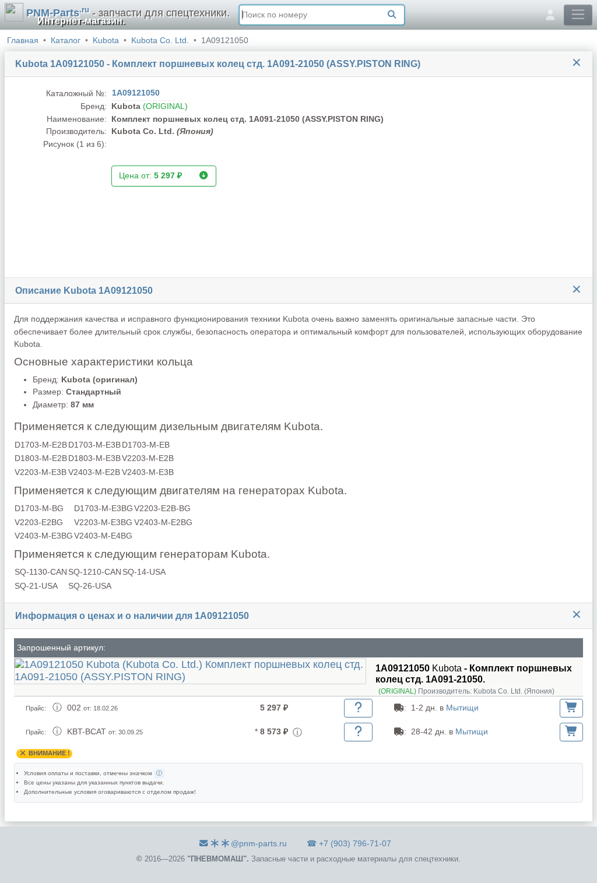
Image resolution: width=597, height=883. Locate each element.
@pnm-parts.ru (259, 843)
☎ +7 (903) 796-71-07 (349, 843)
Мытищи (462, 707)
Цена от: (150, 175)
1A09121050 (137, 92)
